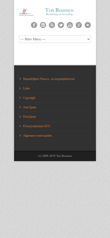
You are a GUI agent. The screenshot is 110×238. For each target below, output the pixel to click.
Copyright (29, 98)
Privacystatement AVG (36, 126)
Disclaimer (29, 116)
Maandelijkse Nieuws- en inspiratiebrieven (49, 79)
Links (26, 88)
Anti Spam (29, 107)
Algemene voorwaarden (37, 135)
